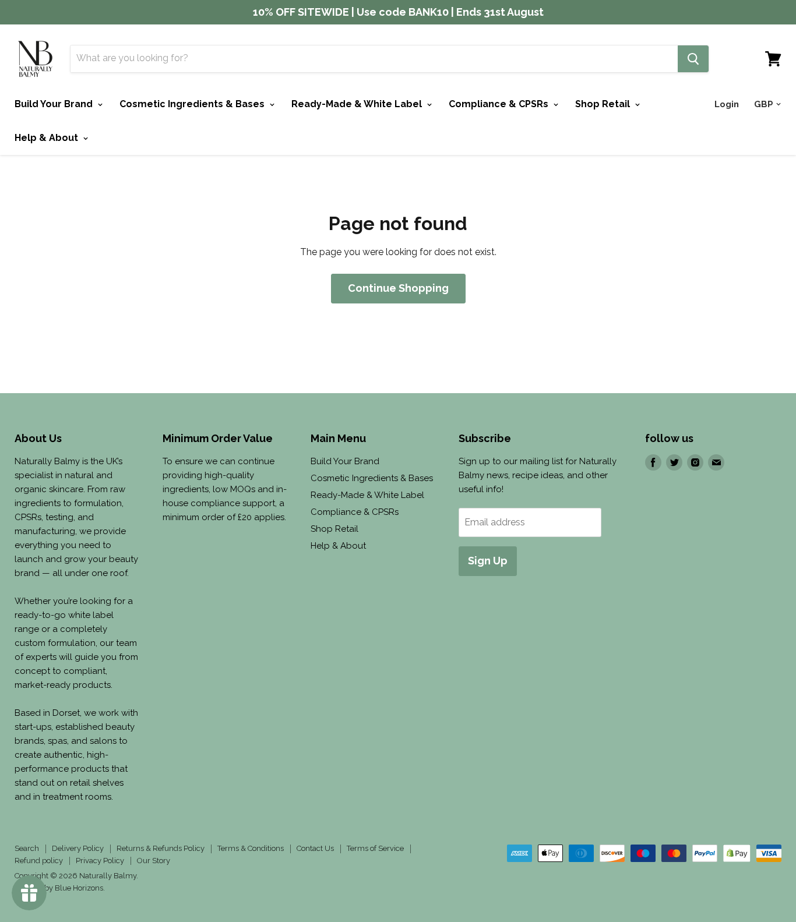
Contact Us (315, 848)
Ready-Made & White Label (357, 103)
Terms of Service (375, 848)
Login (726, 104)
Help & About (47, 137)
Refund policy (39, 860)
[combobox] (374, 58)
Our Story (153, 860)
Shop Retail (603, 103)
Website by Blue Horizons (59, 888)
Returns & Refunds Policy (161, 848)
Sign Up (488, 560)
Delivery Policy (78, 848)
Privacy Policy (100, 860)
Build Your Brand (55, 103)
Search (27, 848)
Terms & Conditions (250, 848)
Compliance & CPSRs (500, 103)
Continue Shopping (398, 288)
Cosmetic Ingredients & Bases (193, 103)
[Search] (693, 58)
